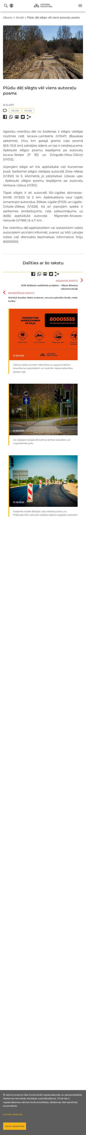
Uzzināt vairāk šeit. (13, 1114)
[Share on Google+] (17, 117)
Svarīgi (28, 110)
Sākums (7, 17)
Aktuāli (20, 17)
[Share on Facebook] (5, 117)
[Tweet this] (23, 117)
